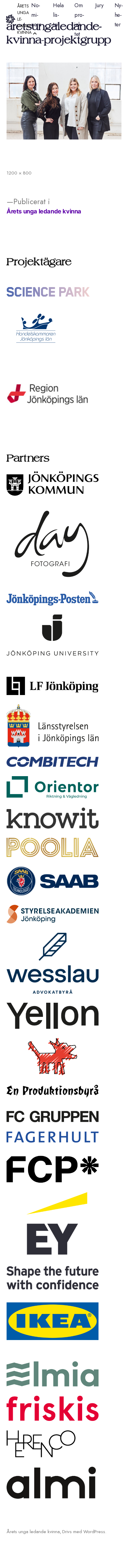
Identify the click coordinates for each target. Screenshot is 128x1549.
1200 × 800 (19, 172)
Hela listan (58, 14)
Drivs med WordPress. (84, 1531)
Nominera (36, 14)
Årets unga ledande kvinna (33, 1531)
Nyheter (119, 14)
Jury (99, 5)
